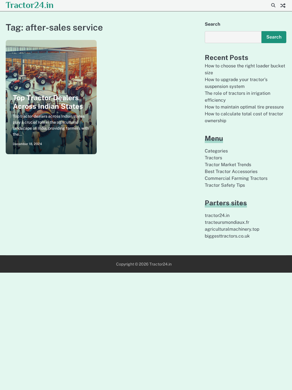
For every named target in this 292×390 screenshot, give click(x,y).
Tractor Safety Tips (225, 185)
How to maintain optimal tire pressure (244, 107)
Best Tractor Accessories (231, 171)
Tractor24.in (30, 5)
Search (212, 24)
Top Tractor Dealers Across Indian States (48, 101)
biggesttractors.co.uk (227, 236)
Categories (216, 151)
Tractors (213, 157)
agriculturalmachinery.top (232, 229)
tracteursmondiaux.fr (227, 222)
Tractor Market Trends (228, 164)
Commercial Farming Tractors (236, 178)
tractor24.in (217, 215)
